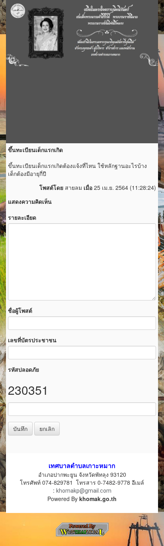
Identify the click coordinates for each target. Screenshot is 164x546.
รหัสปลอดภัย (23, 369)
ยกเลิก (47, 429)
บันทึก (20, 429)
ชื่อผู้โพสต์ (20, 310)
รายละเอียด (22, 217)
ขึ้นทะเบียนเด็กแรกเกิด (35, 150)
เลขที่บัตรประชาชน (32, 340)
